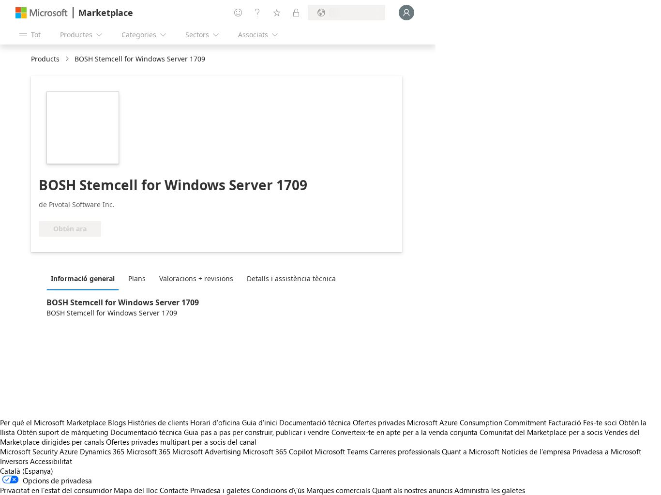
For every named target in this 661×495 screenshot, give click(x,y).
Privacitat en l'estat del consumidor (56, 490)
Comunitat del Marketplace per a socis (541, 432)
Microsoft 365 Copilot (278, 451)
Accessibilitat (51, 461)
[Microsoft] (41, 12)
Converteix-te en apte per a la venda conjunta (404, 432)
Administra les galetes (489, 490)
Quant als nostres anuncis (412, 490)
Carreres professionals (405, 451)
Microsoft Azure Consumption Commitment (477, 422)
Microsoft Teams (341, 451)
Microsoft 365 (148, 451)
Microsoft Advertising (206, 451)
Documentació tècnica (315, 422)
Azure (69, 451)
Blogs (117, 422)
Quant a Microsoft (470, 451)
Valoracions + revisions (196, 278)
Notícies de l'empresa (536, 451)
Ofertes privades (379, 422)
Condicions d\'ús (278, 490)
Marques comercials (338, 490)
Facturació (564, 422)
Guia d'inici (259, 422)
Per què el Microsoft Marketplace (53, 422)
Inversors (14, 461)
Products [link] (45, 58)
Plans (137, 278)
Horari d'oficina (215, 422)
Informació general (83, 278)
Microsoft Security (29, 451)
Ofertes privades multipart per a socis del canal (181, 442)
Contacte (174, 490)
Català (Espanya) (26, 471)
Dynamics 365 (102, 451)
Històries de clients (158, 422)
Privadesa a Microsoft (606, 451)
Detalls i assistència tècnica (291, 278)
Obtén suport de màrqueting (62, 432)
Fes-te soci (600, 422)
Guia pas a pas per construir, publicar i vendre (257, 432)
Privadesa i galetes (220, 490)
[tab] (85, 278)
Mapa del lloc (136, 490)
